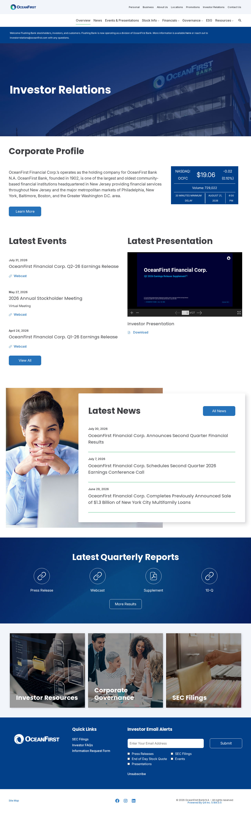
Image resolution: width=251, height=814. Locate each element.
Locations (177, 7)
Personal (134, 7)
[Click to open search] (238, 20)
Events (180, 758)
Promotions (193, 7)
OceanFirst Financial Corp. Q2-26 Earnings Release (64, 266)
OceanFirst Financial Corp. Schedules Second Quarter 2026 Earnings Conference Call (152, 469)
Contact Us (234, 7)
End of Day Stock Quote (149, 758)
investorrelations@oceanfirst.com (28, 37)
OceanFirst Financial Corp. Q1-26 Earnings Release (63, 337)
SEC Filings (86, 739)
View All (25, 360)
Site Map (14, 800)
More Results (125, 604)
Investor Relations (214, 7)
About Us (162, 7)
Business (148, 7)
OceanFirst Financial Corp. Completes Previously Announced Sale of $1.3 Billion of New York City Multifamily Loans (159, 499)
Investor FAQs (88, 745)
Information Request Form (96, 751)
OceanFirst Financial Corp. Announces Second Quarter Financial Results (158, 439)
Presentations (142, 763)
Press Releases (143, 753)
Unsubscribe (136, 774)
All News (219, 411)
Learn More (25, 211)
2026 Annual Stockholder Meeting (45, 298)
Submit (226, 743)
